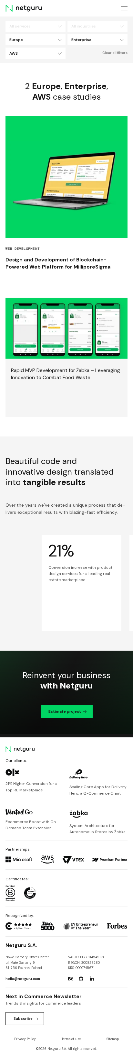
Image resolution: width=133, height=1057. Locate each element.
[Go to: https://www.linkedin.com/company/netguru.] (92, 979)
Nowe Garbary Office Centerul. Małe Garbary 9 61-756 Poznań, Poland (27, 962)
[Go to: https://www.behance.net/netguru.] (71, 979)
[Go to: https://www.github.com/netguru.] (81, 979)
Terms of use (71, 1039)
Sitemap (113, 1039)
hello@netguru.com (22, 979)
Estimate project (64, 711)
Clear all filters (115, 53)
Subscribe (23, 1018)
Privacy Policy (25, 1039)
